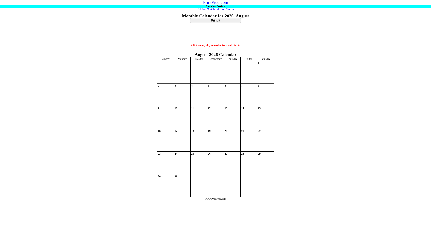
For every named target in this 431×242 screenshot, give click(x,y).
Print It (215, 20)
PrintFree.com (215, 2)
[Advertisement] (215, 33)
